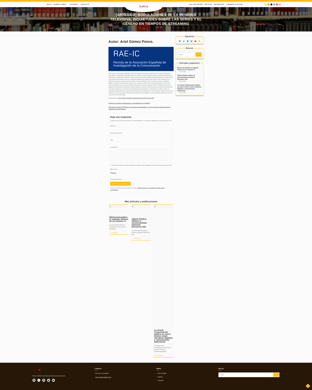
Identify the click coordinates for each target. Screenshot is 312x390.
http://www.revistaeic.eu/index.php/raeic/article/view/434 (136, 98)
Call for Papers (162, 373)
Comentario (114, 147)
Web (111, 140)
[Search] (199, 54)
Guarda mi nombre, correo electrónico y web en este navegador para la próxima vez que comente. (142, 165)
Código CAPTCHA (115, 179)
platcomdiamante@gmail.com (103, 377)
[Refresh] (113, 173)
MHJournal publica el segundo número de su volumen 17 (187, 68)
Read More (115, 233)
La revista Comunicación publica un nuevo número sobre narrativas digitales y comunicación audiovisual (189, 88)
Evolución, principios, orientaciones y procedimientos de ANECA (129, 103)
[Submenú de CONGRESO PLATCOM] (243, 4)
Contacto (160, 380)
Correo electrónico (116, 133)
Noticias (160, 377)
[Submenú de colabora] (78, 4)
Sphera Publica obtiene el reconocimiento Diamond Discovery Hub (186, 77)
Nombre (113, 126)
